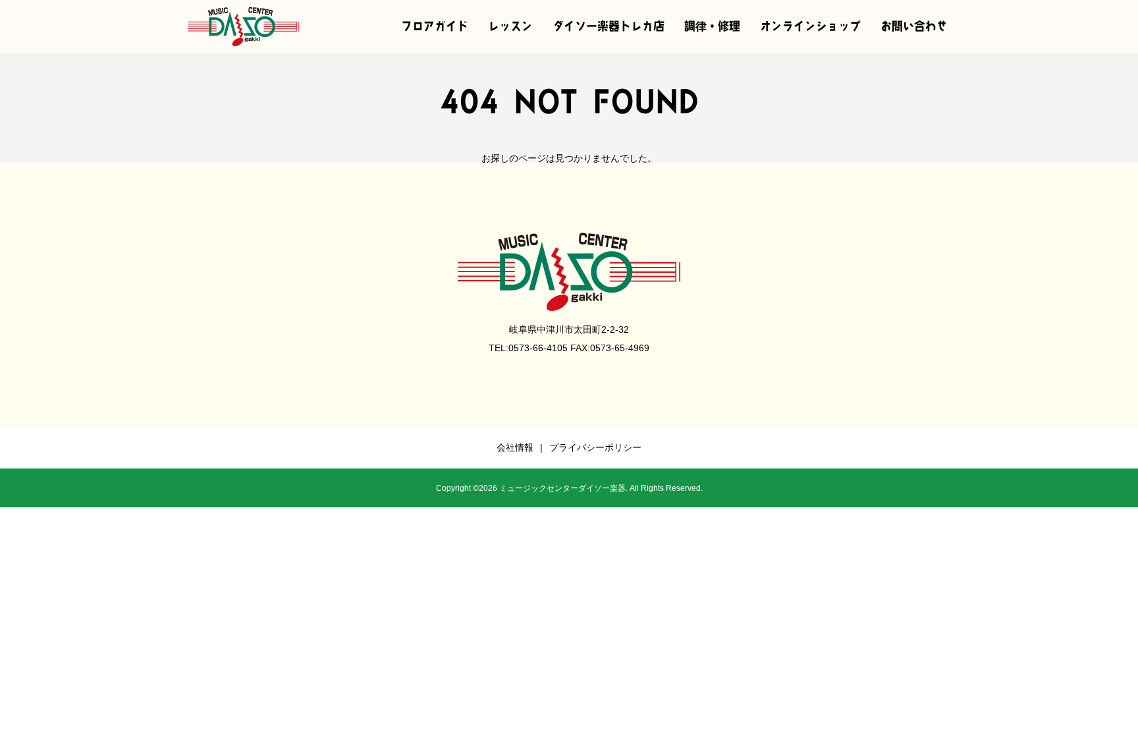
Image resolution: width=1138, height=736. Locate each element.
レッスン (510, 26)
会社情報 (515, 447)
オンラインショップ (810, 26)
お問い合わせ (914, 26)
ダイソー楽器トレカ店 (608, 26)
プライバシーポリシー (595, 447)
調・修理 (712, 26)
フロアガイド (434, 26)
